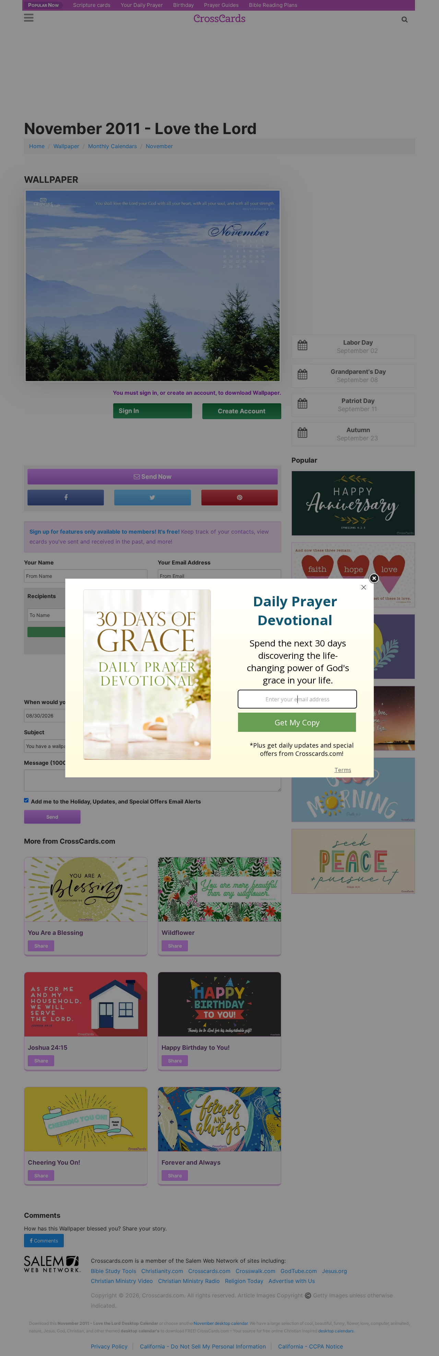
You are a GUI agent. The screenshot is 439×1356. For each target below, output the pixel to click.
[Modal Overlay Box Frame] (219, 678)
